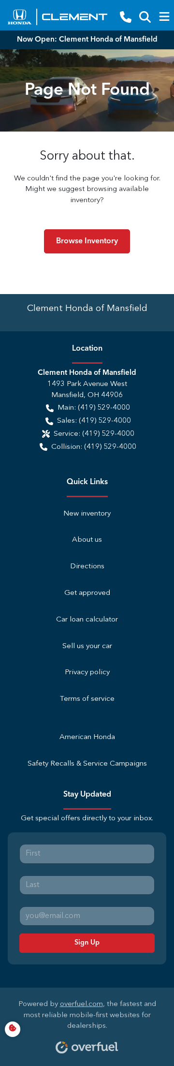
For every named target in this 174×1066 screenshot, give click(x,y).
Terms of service (87, 699)
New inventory (87, 514)
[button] (125, 17)
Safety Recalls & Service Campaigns (87, 764)
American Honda (87, 737)
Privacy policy (87, 672)
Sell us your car (87, 646)
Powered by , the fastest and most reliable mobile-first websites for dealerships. (87, 1015)
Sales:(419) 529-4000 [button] (94, 421)
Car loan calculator (87, 619)
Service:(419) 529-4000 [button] (94, 434)
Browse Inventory (87, 241)
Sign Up (87, 942)
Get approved (87, 593)
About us (87, 540)
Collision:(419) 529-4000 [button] (93, 447)
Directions (87, 566)
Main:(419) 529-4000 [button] (94, 408)
